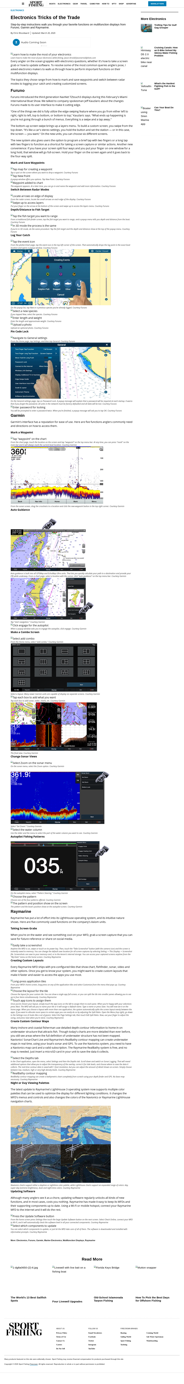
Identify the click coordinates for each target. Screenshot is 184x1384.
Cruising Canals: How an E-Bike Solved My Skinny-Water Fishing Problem (166, 51)
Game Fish (95, 4)
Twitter (91, 1341)
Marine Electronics (53, 1240)
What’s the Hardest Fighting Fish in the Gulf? (164, 86)
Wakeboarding (152, 1341)
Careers (59, 1345)
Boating (123, 1333)
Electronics (64, 4)
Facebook (92, 1337)
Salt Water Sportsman (154, 1337)
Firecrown (34, 1364)
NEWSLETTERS (157, 4)
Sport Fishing (126, 1341)
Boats (52, 4)
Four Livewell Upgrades (67, 1301)
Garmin (39, 1240)
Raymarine (90, 1240)
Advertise (131, 4)
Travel (83, 4)
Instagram (92, 1345)
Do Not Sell (60, 1349)
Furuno (31, 1240)
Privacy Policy (61, 1333)
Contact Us (60, 1341)
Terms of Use (61, 1337)
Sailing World (126, 1337)
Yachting (124, 1345)
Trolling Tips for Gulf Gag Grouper (165, 26)
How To (105, 4)
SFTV (114, 4)
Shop (121, 4)
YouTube (91, 1349)
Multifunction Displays (73, 1240)
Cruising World (152, 1333)
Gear (75, 4)
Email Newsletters (95, 1333)
